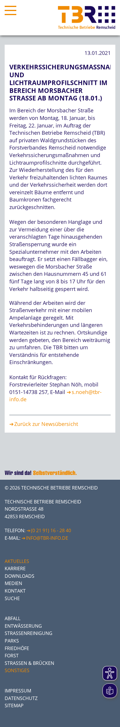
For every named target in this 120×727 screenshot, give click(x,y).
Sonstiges (17, 670)
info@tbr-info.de (47, 538)
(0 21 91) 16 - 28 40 (51, 530)
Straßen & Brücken (29, 663)
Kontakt (15, 591)
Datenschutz (21, 698)
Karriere (15, 568)
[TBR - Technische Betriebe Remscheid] (86, 18)
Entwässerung (23, 626)
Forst (12, 655)
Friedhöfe (17, 648)
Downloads (19, 576)
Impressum (18, 691)
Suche (12, 598)
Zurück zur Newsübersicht (46, 423)
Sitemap (14, 705)
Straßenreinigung (28, 633)
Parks (12, 641)
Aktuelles (17, 561)
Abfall (12, 618)
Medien (13, 583)
